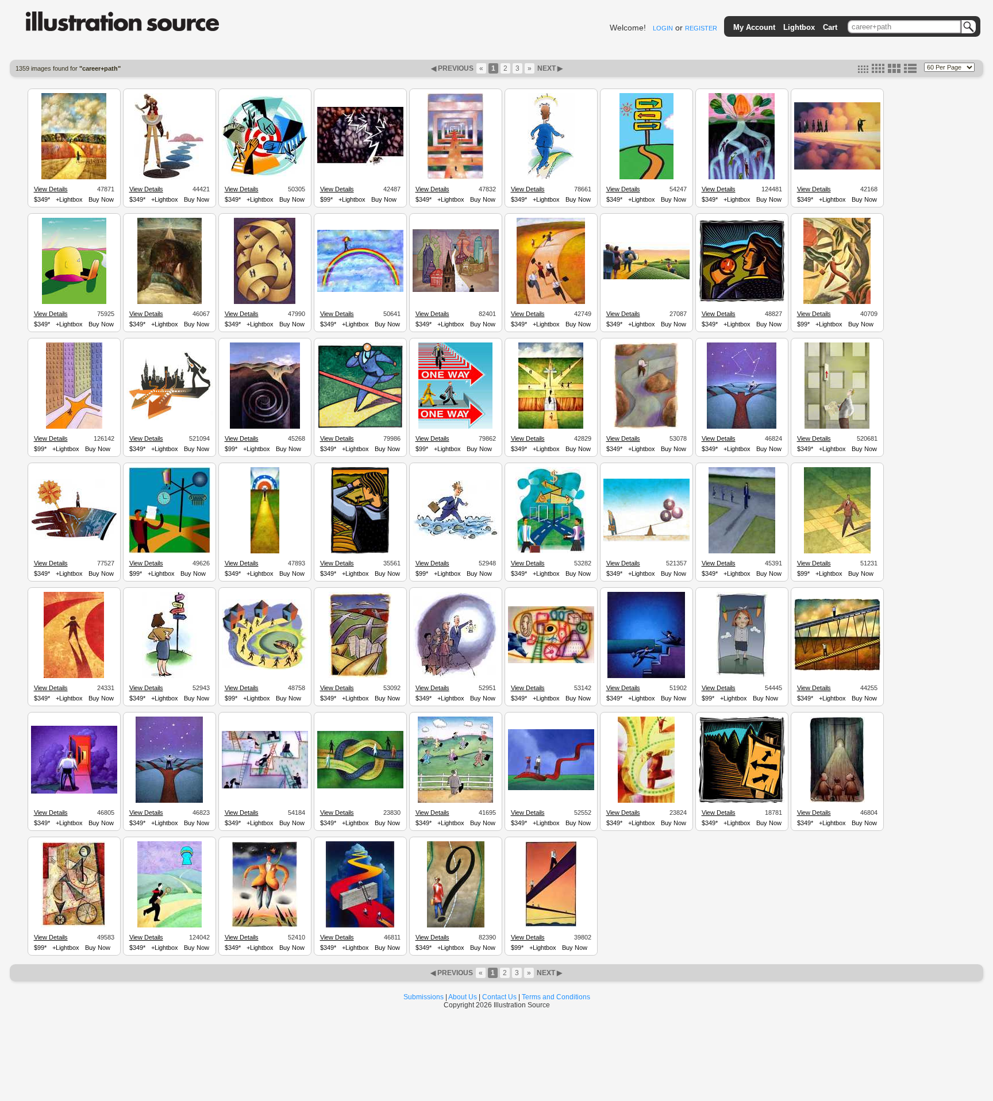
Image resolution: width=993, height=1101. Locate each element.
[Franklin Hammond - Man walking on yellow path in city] (74, 427)
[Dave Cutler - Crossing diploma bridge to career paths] (550, 427)
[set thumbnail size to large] (894, 71)
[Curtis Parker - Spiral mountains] (265, 427)
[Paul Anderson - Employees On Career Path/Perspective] (455, 177)
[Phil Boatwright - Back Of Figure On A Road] (169, 302)
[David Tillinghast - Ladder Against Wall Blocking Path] (360, 926)
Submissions (423, 997)
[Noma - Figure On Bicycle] (74, 926)
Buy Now (101, 199)
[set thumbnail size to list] (910, 71)
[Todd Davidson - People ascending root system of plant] (742, 177)
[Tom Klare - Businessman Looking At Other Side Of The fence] (455, 801)
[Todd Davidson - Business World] (551, 661)
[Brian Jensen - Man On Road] (646, 427)
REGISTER (701, 28)
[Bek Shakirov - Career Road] (550, 552)
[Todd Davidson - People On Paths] (360, 787)
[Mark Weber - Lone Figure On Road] (74, 676)
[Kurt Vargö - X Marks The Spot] (265, 926)
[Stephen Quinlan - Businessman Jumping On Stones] (456, 538)
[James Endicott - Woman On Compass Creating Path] (169, 177)
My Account (754, 27)
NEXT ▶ (549, 68)
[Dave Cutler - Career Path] (73, 177)
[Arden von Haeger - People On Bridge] (551, 926)
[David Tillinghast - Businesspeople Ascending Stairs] (646, 676)
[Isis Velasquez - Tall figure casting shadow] (742, 552)
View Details (51, 189)
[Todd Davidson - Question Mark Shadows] (455, 926)
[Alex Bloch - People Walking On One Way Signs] (455, 427)
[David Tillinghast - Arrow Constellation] (741, 427)
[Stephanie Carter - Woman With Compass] (742, 300)
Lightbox (799, 27)
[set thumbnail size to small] (863, 71)
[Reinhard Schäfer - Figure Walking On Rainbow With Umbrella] (360, 290)
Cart (830, 27)
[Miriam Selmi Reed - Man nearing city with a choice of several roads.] (169, 418)
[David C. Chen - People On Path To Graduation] (646, 277)
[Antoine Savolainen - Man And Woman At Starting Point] (551, 788)
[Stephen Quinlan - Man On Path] (551, 177)
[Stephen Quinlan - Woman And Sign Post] (169, 676)
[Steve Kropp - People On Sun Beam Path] (837, 168)
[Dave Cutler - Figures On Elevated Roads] (837, 669)
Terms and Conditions (556, 997)
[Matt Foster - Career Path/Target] (265, 175)
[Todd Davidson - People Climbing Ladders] (265, 787)
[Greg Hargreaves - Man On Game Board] (837, 552)
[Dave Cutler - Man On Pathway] (265, 552)
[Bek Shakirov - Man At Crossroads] (169, 552)
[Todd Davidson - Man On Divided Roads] (646, 801)
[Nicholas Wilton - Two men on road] (837, 302)
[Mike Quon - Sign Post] (646, 177)
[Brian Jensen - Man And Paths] (360, 676)
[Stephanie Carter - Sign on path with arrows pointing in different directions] (741, 801)
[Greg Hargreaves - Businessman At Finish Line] (360, 427)
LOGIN (663, 28)
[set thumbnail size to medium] (878, 71)
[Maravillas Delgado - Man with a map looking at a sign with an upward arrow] (837, 427)
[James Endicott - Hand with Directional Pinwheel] (74, 539)
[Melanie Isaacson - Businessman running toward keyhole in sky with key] (169, 926)
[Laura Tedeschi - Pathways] (264, 302)
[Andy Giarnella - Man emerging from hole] (74, 302)
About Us (462, 997)
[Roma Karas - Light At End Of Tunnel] (837, 801)
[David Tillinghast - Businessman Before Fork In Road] (169, 801)
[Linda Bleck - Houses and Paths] (265, 668)
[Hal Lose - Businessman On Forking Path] (360, 164)
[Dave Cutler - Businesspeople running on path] (551, 302)
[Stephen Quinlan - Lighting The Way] (455, 676)
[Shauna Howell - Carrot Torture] (742, 676)
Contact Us (499, 997)
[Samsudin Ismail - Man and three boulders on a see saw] (646, 539)
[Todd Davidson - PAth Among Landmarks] (456, 290)
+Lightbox (69, 199)
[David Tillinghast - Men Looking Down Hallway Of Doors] (74, 792)
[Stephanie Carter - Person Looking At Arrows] (360, 552)
